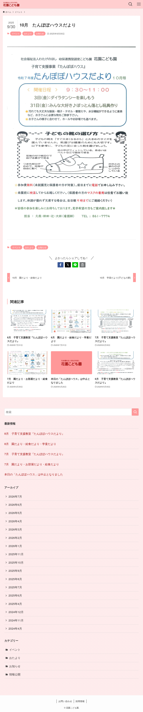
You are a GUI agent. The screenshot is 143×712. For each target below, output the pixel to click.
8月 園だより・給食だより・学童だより (30, 444)
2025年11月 (16, 554)
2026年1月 (15, 546)
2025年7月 (15, 587)
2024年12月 (16, 612)
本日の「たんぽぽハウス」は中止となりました (33, 474)
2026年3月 (15, 529)
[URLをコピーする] (82, 264)
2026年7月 (15, 496)
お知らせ (40, 33)
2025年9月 (15, 571)
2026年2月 (15, 538)
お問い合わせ (65, 701)
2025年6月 (15, 595)
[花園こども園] (11, 4)
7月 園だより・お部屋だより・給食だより (31, 464)
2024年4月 (15, 628)
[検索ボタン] (130, 4)
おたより (28, 33)
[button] (60, 264)
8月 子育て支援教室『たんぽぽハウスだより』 (34, 434)
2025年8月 (15, 579)
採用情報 (80, 701)
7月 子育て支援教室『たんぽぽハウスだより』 (34, 454)
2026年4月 (15, 521)
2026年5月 (15, 513)
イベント (16, 33)
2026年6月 (15, 505)
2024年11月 (16, 620)
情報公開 (14, 674)
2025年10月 (16, 562)
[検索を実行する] (135, 412)
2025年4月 (15, 604)
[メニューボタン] (139, 4)
